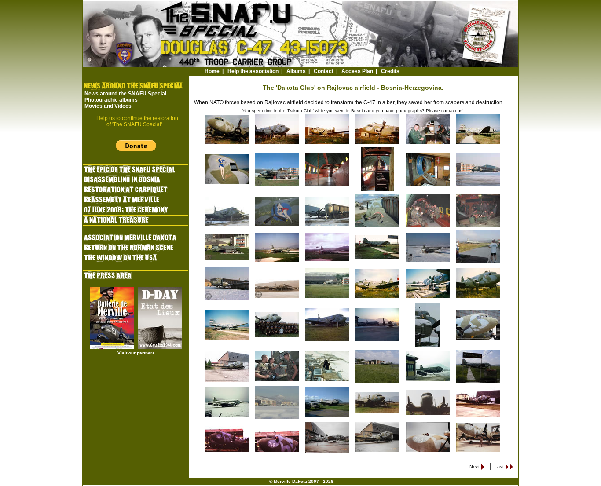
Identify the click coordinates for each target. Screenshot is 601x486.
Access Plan (357, 71)
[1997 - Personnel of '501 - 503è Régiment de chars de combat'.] (277, 337)
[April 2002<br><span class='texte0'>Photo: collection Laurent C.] (227, 260)
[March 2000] (428, 261)
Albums (296, 71)
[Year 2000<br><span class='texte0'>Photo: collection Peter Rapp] (327, 380)
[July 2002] (478, 263)
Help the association (253, 71)
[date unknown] (277, 297)
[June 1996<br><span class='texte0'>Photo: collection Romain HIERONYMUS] (327, 452)
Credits (390, 71)
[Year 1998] (377, 259)
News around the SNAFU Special (125, 94)
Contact (323, 71)
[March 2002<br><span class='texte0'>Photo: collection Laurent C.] (277, 185)
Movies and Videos (108, 106)
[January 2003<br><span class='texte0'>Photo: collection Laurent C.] (227, 225)
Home (212, 71)
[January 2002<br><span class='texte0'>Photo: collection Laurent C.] (478, 185)
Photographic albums (111, 100)
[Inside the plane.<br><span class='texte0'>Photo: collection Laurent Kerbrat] (428, 144)
